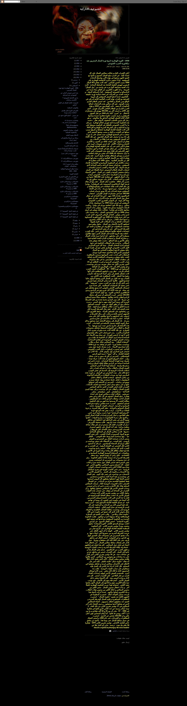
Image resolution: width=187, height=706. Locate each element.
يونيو (76, 223)
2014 (77, 69)
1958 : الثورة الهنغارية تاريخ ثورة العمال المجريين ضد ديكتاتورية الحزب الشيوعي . (108, 62)
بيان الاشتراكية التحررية (71, 146)
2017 (77, 60)
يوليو (76, 220)
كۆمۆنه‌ (77, 250)
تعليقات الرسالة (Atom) (114, 695)
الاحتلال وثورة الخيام (72, 135)
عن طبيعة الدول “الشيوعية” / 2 (69, 214)
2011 (77, 77)
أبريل (76, 229)
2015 (77, 66)
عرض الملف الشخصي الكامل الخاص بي (72, 253)
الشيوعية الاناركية (90, 8)
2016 (77, 63)
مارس (76, 231)
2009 (77, 238)
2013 (77, 72)
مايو (76, 226)
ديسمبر (75, 80)
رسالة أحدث (125, 692)
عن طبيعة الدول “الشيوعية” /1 (69, 211)
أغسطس (75, 85)
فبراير (76, 234)
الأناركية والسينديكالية (71, 143)
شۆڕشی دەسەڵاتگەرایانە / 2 (69, 161)
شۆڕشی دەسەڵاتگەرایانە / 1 (69, 158)
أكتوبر (76, 83)
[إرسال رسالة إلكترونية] (110, 631)
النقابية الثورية (74, 174)
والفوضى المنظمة (72, 108)
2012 (77, 74)
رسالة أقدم (88, 692)
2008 (77, 240)
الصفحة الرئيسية (107, 692)
